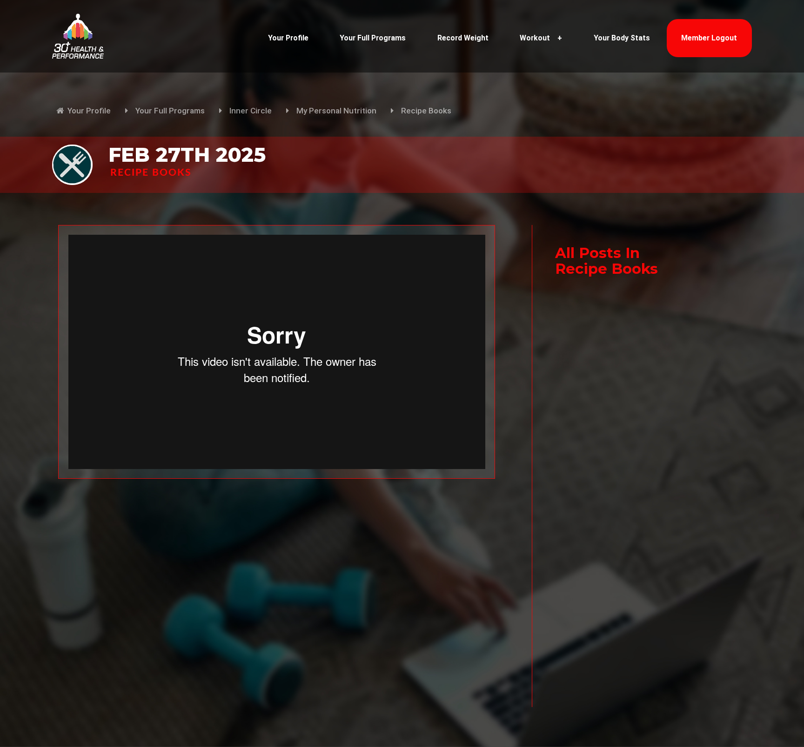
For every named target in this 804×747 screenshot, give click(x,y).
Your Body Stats (622, 37)
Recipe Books (426, 110)
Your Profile (288, 37)
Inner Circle (250, 110)
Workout (535, 37)
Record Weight (463, 37)
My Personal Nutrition (336, 110)
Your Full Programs (373, 37)
